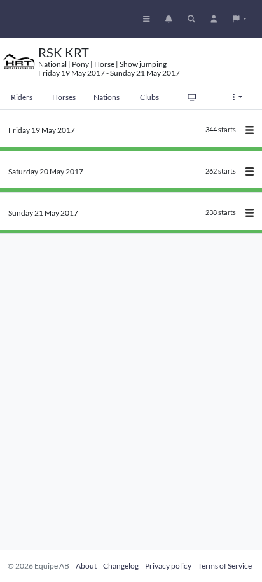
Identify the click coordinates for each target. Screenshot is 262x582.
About (86, 566)
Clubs (149, 97)
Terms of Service (225, 566)
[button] (239, 19)
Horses (64, 97)
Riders (21, 97)
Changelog (121, 566)
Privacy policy (168, 566)
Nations (106, 97)
